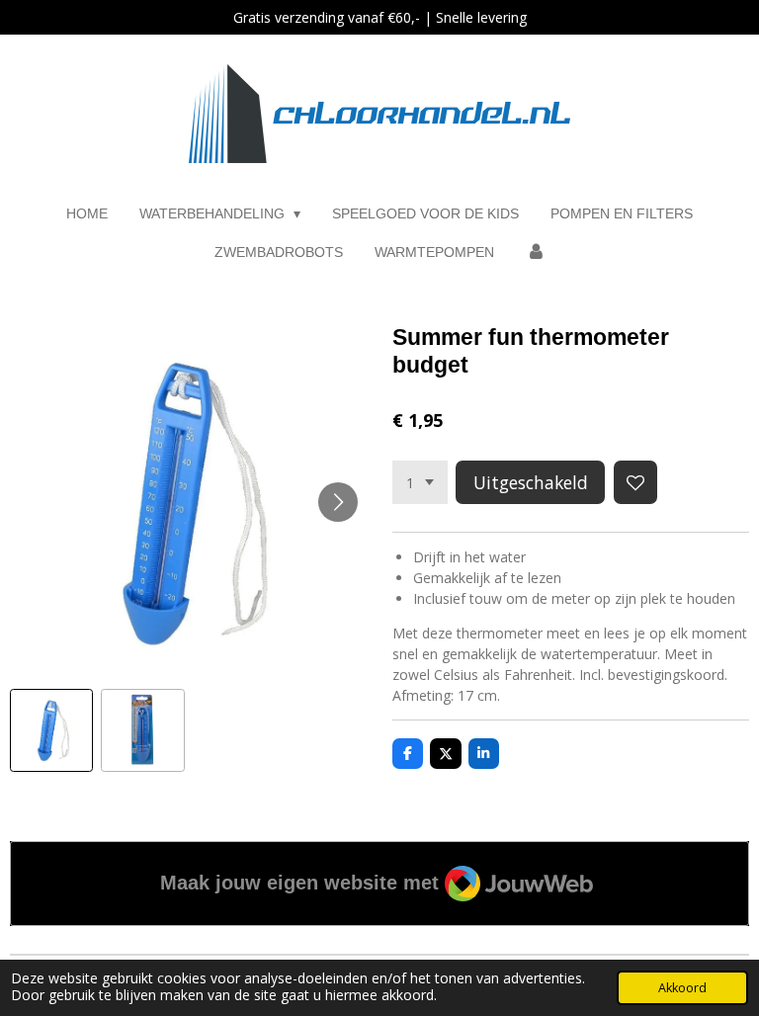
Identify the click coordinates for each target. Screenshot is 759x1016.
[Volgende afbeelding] (338, 502)
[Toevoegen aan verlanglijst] (635, 482)
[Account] (535, 252)
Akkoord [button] (682, 987)
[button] (51, 730)
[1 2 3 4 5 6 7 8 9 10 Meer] (420, 482)
